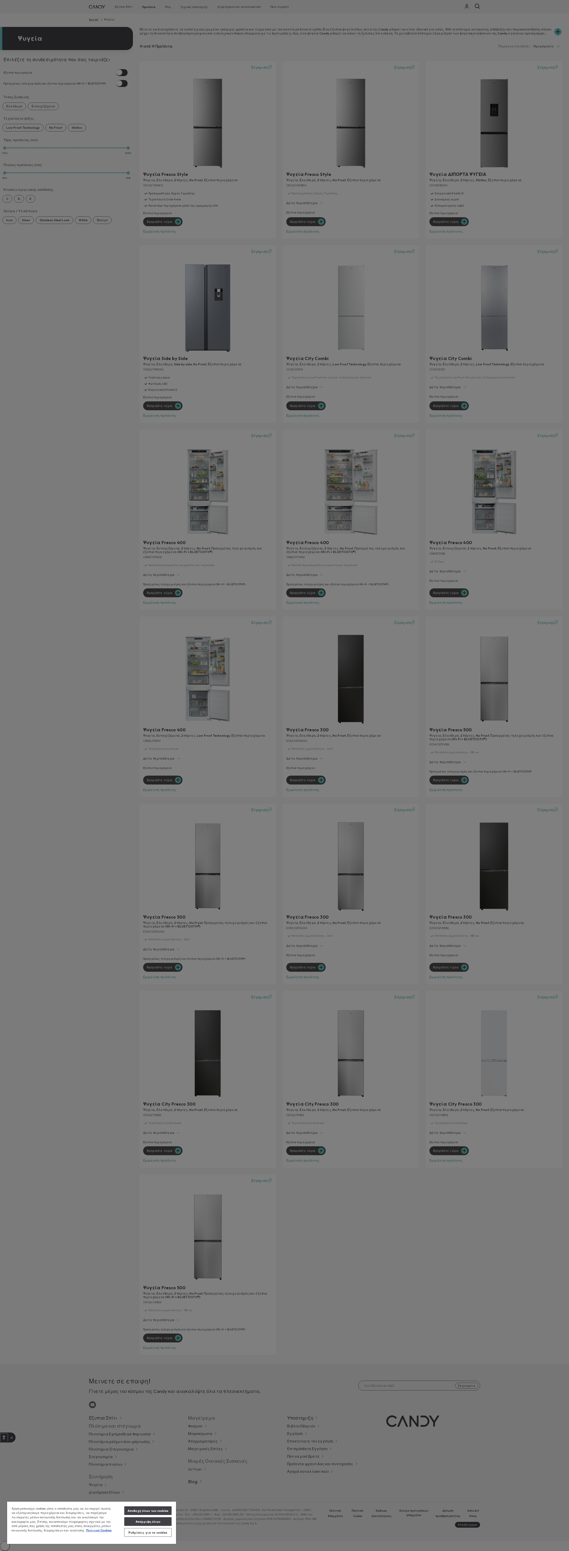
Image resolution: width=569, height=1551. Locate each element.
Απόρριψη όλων (148, 1521)
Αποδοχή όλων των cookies (148, 1511)
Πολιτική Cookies (99, 1530)
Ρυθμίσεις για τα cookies (147, 1532)
